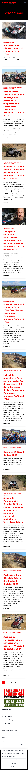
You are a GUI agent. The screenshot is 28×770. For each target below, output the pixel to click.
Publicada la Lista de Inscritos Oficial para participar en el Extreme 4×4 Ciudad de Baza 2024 (13, 172)
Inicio (3, 713)
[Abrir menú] (25, 3)
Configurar (14, 766)
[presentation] (14, 30)
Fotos (3, 727)
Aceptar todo (14, 760)
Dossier (4, 734)
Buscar (4, 742)
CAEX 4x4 (5, 40)
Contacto (4, 737)
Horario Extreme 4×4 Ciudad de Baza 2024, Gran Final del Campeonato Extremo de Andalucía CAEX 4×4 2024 (13, 313)
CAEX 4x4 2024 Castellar (15, 493)
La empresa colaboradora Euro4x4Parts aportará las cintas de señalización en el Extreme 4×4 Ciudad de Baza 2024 (13, 240)
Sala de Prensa (6, 723)
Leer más (6, 63)
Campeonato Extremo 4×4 (9, 730)
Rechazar (14, 763)
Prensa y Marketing (7, 720)
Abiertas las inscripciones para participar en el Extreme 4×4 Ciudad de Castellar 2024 (13, 643)
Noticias (11, 42)
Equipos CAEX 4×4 (7, 716)
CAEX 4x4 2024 (13, 40)
